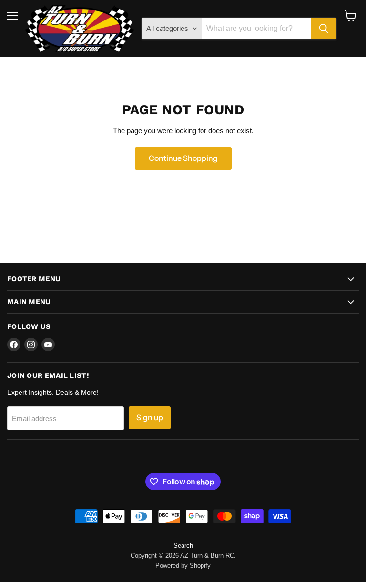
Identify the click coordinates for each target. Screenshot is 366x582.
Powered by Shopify (183, 565)
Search (183, 545)
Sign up (149, 417)
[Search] (323, 28)
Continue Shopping (183, 158)
